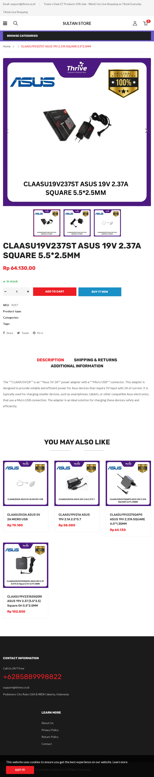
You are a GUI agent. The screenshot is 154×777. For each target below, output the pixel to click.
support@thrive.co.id (22, 4)
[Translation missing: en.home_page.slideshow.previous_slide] (7, 131)
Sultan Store (77, 23)
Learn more (120, 762)
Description (50, 359)
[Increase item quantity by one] (28, 291)
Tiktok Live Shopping (15, 12)
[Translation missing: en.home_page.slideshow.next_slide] (146, 131)
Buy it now (100, 291)
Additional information (77, 366)
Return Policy (50, 736)
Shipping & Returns (95, 359)
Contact (47, 743)
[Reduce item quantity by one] (5, 291)
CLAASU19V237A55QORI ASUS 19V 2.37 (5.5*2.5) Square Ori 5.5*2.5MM (24, 601)
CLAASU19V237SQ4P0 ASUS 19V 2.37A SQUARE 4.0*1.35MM (127, 519)
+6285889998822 (32, 677)
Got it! (20, 770)
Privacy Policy (50, 730)
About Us (48, 723)
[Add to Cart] (41, 499)
